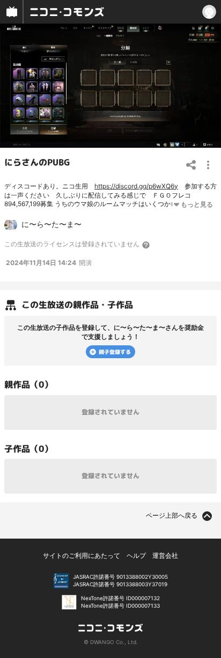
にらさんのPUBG (37, 162)
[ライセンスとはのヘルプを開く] (146, 244)
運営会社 (165, 555)
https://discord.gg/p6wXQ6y (136, 186)
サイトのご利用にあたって (81, 555)
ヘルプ (136, 555)
